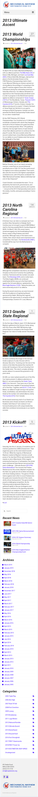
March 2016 (8, 620)
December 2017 (9, 590)
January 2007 (8, 678)
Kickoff (5, 502)
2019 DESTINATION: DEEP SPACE (16, 749)
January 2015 (8, 636)
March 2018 (8, 581)
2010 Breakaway (10, 715)
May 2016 (7, 613)
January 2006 (8, 681)
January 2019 (8, 568)
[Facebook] (4, 776)
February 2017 (9, 607)
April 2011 (7, 665)
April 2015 (7, 626)
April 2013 (7, 652)
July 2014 (7, 639)
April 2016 (7, 616)
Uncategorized (10, 752)
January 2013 (8, 658)
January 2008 (8, 675)
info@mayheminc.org (10, 771)
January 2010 (8, 668)
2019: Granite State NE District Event (22, 524)
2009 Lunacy (9, 711)
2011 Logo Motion (11, 719)
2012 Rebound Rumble (12, 722)
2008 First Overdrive (12, 707)
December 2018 (9, 571)
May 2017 (7, 597)
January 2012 (8, 662)
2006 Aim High (10, 700)
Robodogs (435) (15, 277)
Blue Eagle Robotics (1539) (11, 285)
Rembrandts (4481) (28, 240)
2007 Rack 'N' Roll (11, 703)
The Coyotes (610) (9, 396)
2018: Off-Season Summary (21, 537)
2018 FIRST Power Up (12, 745)
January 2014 (8, 649)
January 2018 (8, 587)
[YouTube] (7, 776)
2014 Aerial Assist (11, 730)
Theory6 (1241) (30, 100)
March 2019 (8, 565)
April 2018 (7, 578)
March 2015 (8, 629)
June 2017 (7, 594)
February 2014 (9, 646)
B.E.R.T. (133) (27, 387)
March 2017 (8, 603)
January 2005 (8, 684)
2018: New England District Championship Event (21, 551)
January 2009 (8, 671)
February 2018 (9, 584)
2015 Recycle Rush (11, 734)
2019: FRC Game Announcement (23, 531)
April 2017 (7, 600)
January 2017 (8, 610)
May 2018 (7, 574)
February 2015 (9, 633)
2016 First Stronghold (12, 737)
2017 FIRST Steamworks (13, 741)
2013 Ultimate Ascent (16, 43)
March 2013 (8, 655)
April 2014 (7, 642)
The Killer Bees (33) (26, 73)
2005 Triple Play (10, 696)
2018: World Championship (21, 543)
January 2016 (8, 623)
